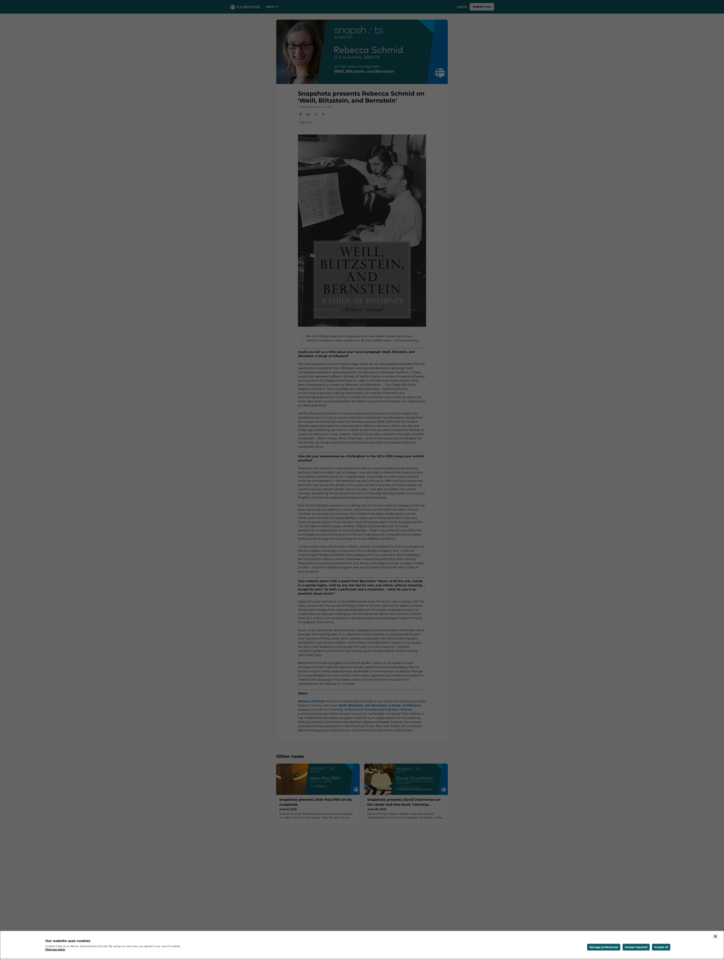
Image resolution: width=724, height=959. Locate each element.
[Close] (715, 936)
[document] (362, 945)
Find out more (55, 949)
